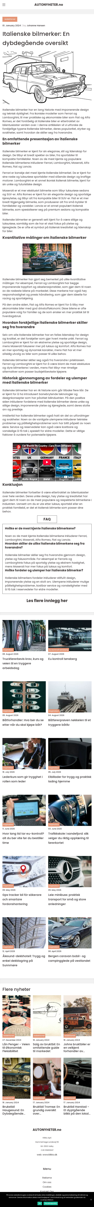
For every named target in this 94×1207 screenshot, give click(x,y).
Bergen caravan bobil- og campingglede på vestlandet (69, 958)
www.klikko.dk (50, 1154)
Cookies (47, 1186)
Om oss (47, 1182)
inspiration (8, 649)
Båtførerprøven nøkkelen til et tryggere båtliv (69, 722)
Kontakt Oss (47, 1191)
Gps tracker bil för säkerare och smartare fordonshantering (21, 899)
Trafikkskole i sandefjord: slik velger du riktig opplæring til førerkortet (68, 838)
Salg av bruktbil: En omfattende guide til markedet (46, 1048)
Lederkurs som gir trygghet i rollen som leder (22, 779)
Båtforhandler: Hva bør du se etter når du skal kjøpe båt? (23, 722)
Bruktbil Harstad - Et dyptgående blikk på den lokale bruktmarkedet (77, 1110)
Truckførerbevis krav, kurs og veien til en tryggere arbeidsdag (22, 663)
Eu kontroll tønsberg (58, 649)
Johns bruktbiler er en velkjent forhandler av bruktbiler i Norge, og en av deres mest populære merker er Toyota (77, 1048)
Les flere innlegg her (47, 600)
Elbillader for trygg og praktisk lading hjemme (69, 779)
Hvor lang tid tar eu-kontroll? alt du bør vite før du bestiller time (23, 838)
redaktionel (9, 19)
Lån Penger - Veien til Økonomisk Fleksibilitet (16, 1048)
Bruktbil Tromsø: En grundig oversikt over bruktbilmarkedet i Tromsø (46, 1110)
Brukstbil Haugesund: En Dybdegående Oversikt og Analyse (13, 1110)
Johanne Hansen (36, 25)
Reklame (47, 1177)
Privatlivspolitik (51, 1203)
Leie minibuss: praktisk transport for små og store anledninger (67, 899)
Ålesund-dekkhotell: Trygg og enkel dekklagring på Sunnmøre (23, 960)
